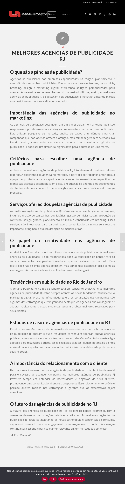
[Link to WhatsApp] (109, 14)
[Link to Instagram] (99, 14)
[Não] (121, 475)
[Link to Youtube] (90, 14)
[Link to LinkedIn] (114, 14)
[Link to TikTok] (104, 14)
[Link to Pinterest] (94, 14)
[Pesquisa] (73, 14)
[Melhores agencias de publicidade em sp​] (2, 242)
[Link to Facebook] (85, 14)
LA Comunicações (73, 447)
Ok (44, 479)
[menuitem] (14, 14)
